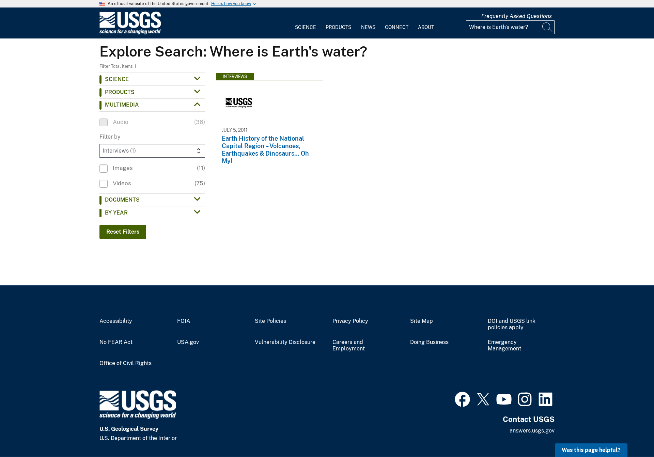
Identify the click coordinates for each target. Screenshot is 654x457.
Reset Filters (122, 231)
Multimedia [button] (122, 104)
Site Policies (270, 321)
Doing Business (429, 342)
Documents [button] (122, 199)
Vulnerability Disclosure (285, 342)
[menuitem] (305, 23)
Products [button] (120, 92)
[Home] (130, 33)
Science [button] (117, 79)
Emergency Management (504, 345)
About (426, 27)
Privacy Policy (350, 321)
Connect (396, 27)
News (368, 27)
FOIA (183, 321)
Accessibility (115, 321)
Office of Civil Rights (125, 363)
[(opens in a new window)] (462, 398)
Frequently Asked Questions (516, 16)
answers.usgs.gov (532, 430)
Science (305, 27)
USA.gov (188, 342)
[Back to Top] (629, 432)
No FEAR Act (116, 342)
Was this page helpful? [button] (591, 450)
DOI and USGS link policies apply (511, 324)
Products (338, 27)
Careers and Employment (348, 345)
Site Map (421, 321)
